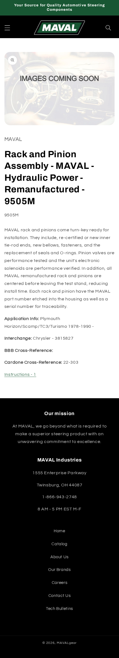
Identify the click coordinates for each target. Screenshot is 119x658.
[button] (7, 27)
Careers (59, 583)
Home (59, 531)
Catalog (59, 544)
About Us (59, 557)
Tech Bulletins (59, 609)
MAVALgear (67, 642)
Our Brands (59, 570)
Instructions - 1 (20, 374)
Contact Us (59, 596)
